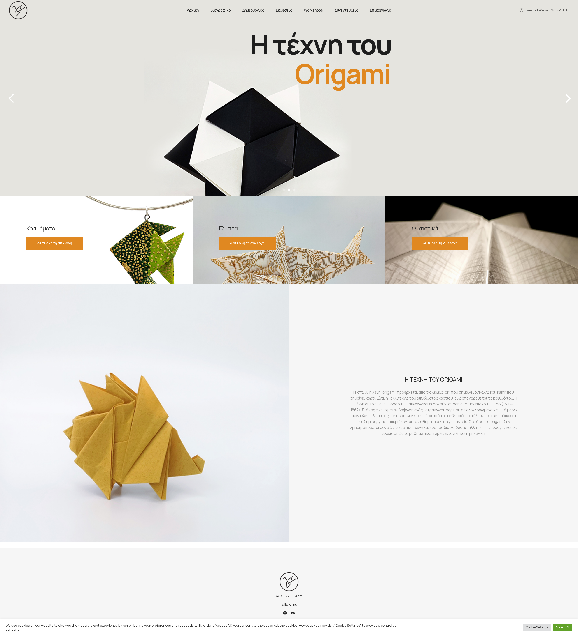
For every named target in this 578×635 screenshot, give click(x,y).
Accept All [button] (563, 627)
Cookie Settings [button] (537, 627)
